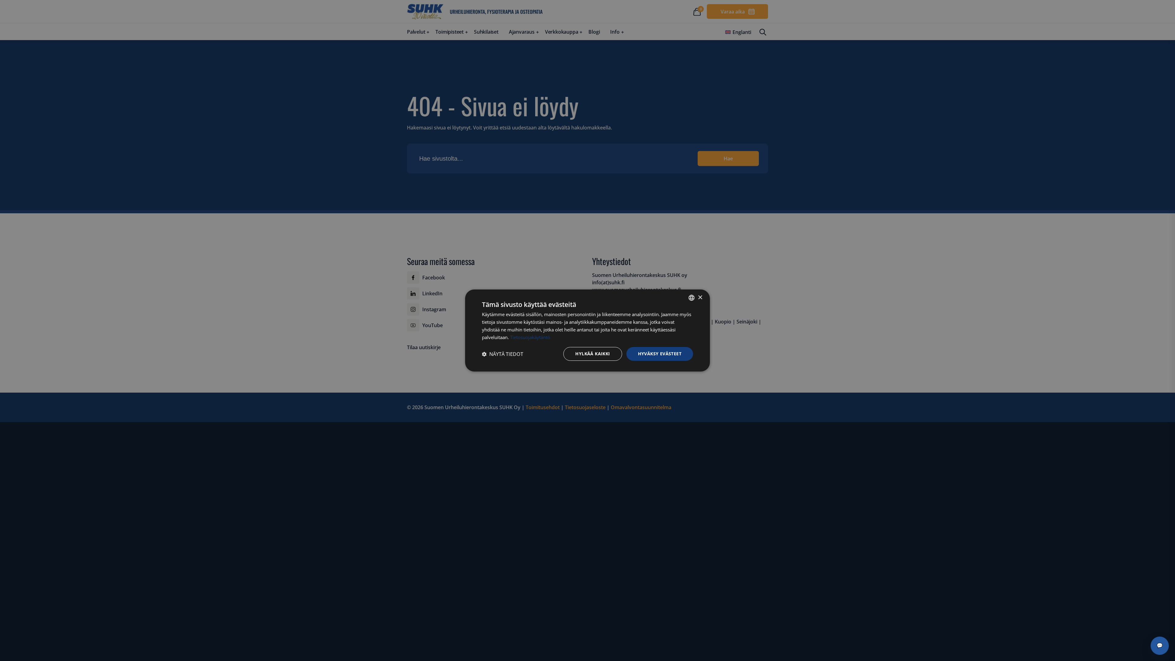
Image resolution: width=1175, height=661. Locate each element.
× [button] (700, 297)
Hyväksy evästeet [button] (659, 354)
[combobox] (691, 298)
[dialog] (587, 330)
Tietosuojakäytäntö (530, 337)
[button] (502, 354)
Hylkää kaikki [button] (592, 354)
